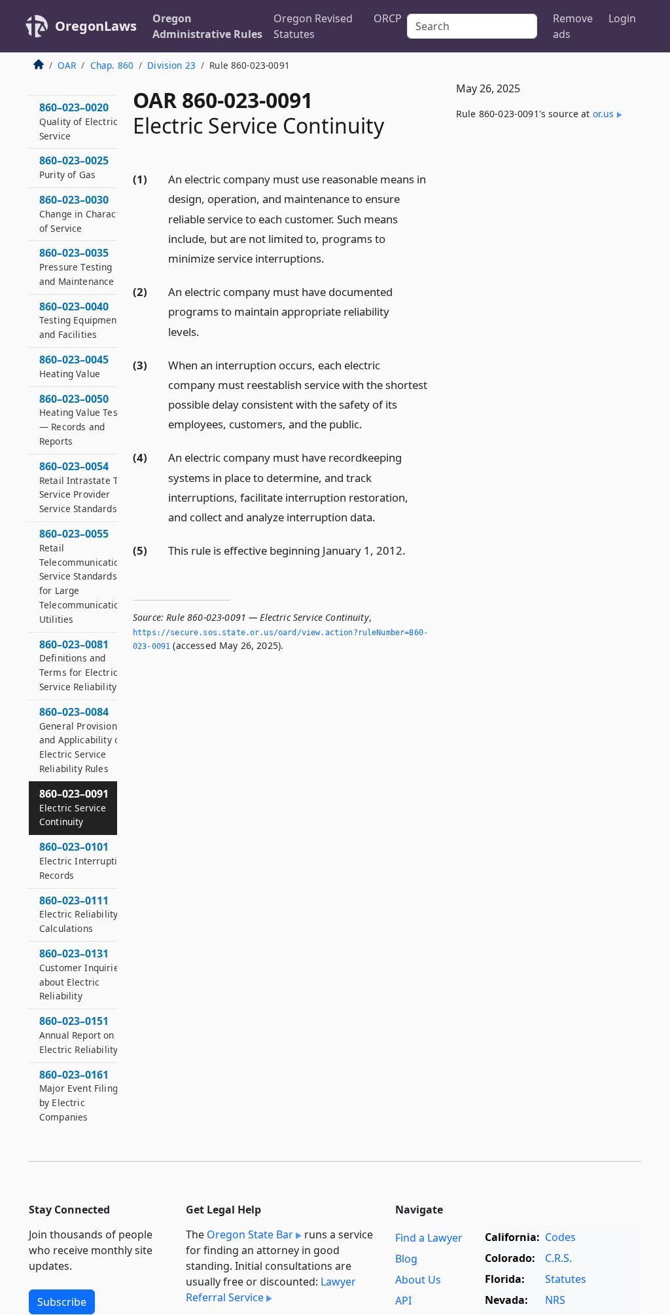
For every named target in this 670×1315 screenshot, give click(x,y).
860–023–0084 (81, 740)
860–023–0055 (84, 576)
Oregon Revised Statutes (313, 26)
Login (622, 18)
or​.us (603, 113)
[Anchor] (331, 257)
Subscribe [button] (61, 1302)
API (403, 1300)
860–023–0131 (81, 974)
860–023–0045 (74, 366)
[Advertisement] (543, 233)
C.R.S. (558, 1258)
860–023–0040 (79, 320)
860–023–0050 (82, 419)
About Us (418, 1279)
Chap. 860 (111, 65)
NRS (555, 1300)
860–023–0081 (78, 665)
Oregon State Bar (250, 1234)
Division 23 (171, 65)
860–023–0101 (83, 860)
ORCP (388, 18)
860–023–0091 (74, 807)
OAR (67, 65)
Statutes (565, 1279)
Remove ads (573, 26)
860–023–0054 (84, 487)
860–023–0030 (84, 213)
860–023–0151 (78, 1035)
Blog (406, 1258)
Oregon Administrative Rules (207, 26)
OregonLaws (96, 26)
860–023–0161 (78, 1095)
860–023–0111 (78, 914)
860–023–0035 (76, 266)
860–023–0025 (74, 167)
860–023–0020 (78, 121)
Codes (560, 1237)
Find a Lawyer (429, 1238)
